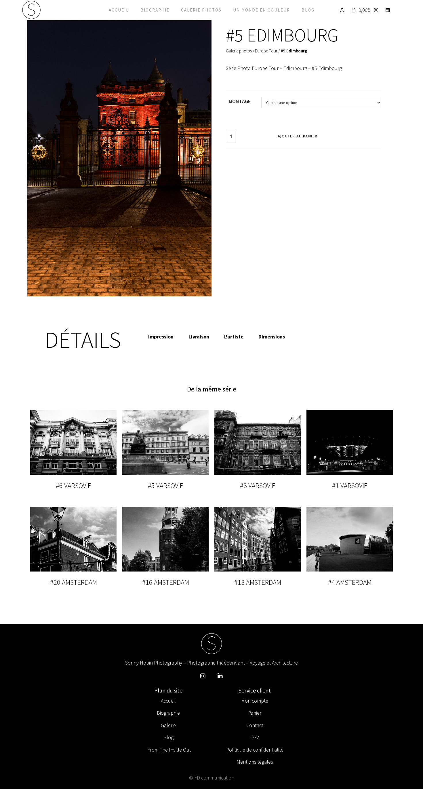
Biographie (154, 10)
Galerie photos (201, 10)
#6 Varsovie (73, 485)
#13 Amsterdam (257, 582)
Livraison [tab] (198, 336)
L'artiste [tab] (233, 336)
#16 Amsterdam (165, 582)
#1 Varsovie (349, 485)
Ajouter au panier (297, 136)
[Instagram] (377, 10)
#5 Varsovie (165, 485)
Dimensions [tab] (271, 336)
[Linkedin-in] (220, 676)
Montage (240, 101)
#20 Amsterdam (73, 582)
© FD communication (211, 777)
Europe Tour (266, 51)
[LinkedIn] (389, 10)
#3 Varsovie (257, 485)
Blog (308, 10)
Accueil (119, 10)
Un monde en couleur (261, 10)
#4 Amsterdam (349, 582)
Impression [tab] (161, 336)
